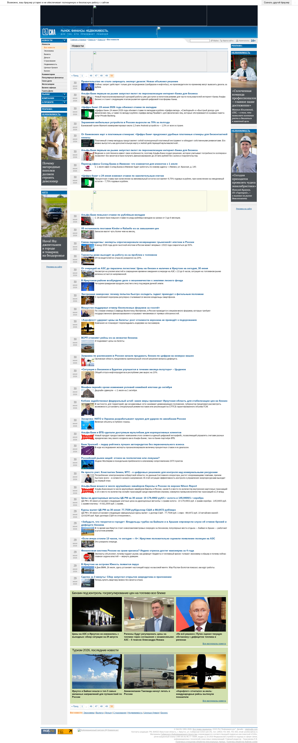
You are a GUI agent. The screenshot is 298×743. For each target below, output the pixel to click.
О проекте (48, 102)
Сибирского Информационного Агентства (179, 734)
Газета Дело (47, 91)
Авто (45, 192)
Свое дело (47, 81)
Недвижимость (50, 64)
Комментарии (48, 74)
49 (106, 75)
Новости (92, 40)
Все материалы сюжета (214, 643)
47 (96, 75)
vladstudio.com (251, 729)
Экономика (49, 51)
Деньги (47, 57)
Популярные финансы (52, 78)
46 (91, 75)
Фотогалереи (48, 84)
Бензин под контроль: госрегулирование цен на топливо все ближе (119, 593)
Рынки (46, 94)
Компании (48, 98)
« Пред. (75, 75)
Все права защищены (202, 729)
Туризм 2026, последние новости (95, 650)
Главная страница (78, 40)
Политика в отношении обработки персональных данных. (201, 742)
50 (112, 75)
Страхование (50, 61)
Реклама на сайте (54, 267)
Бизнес (47, 71)
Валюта (47, 54)
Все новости (49, 47)
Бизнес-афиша (49, 88)
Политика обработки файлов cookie (241, 742)
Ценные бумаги (51, 68)
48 (101, 75)
